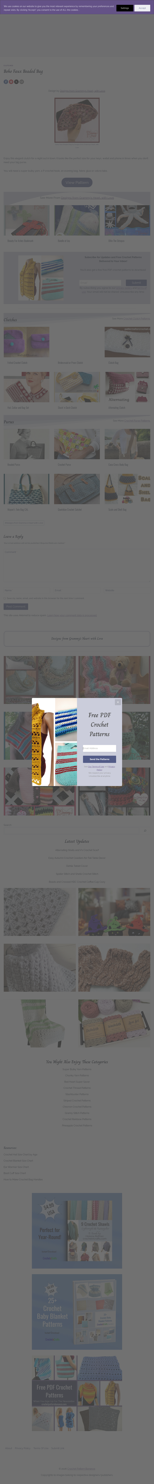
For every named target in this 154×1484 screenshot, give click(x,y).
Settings (125, 8)
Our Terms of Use (96, 766)
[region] (77, 7)
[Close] (118, 702)
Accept (142, 8)
